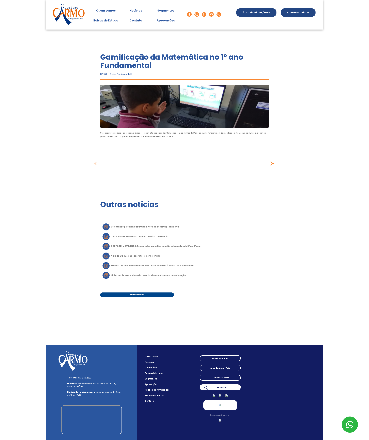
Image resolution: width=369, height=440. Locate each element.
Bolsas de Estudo (105, 20)
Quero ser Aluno (298, 12)
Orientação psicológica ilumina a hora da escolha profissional (145, 226)
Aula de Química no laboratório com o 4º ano (135, 255)
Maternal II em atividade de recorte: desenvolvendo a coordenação (148, 275)
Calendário (151, 367)
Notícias (135, 11)
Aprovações (166, 20)
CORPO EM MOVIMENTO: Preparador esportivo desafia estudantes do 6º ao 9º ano (155, 246)
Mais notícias (137, 294)
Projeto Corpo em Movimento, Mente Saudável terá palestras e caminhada (152, 265)
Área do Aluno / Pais (256, 12)
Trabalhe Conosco (154, 395)
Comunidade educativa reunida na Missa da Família (139, 236)
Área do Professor (220, 377)
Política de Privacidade (157, 390)
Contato (136, 20)
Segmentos (165, 11)
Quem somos (107, 10)
